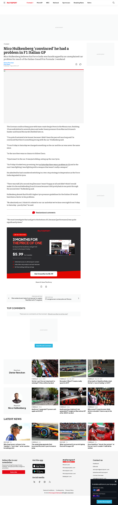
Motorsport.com (67, 470)
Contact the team (98, 475)
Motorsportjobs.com (69, 467)
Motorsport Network (55, 493)
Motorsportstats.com (69, 473)
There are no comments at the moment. (44, 314)
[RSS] (50, 482)
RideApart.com (67, 476)
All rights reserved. (68, 493)
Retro (89, 3)
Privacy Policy (69, 490)
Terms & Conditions (48, 490)
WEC (47, 3)
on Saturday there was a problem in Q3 (54, 165)
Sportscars (66, 3)
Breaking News (79, 3)
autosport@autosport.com (101, 469)
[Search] (113, 3)
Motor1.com (66, 464)
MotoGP (39, 3)
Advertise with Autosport (100, 472)
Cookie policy (60, 490)
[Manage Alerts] (46, 286)
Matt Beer (7, 64)
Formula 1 (30, 3)
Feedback (96, 463)
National (56, 3)
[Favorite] (76, 64)
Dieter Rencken (9, 62)
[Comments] (81, 64)
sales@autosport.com (99, 478)
